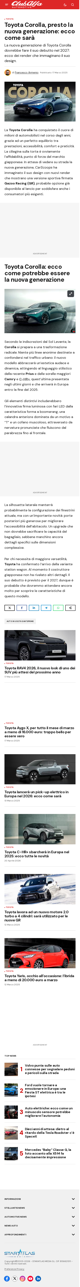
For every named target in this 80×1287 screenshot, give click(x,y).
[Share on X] (9, 608)
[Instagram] (22, 1279)
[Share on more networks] (70, 608)
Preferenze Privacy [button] (14, 1269)
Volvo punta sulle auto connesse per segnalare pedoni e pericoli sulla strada (50, 1069)
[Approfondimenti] (73, 1234)
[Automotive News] (73, 1217)
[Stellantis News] (73, 1208)
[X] (15, 1279)
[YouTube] (30, 1279)
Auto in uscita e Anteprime (20, 621)
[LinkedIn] (38, 1279)
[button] (6, 4)
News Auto (11, 1225)
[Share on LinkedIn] (34, 608)
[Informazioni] (73, 1199)
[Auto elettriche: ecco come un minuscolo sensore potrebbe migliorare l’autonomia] (11, 1112)
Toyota (9, 19)
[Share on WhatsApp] (58, 608)
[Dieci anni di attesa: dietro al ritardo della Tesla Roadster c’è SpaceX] (11, 1133)
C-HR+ (24, 379)
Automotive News (15, 1217)
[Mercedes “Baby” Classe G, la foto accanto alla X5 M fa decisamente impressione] (11, 1153)
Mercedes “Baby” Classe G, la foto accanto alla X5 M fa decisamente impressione (48, 1153)
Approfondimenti (15, 1234)
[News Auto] (73, 1225)
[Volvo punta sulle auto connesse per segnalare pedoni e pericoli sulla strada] (11, 1069)
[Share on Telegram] (46, 608)
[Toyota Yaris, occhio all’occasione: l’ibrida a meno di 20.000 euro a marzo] (40, 953)
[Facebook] (7, 1279)
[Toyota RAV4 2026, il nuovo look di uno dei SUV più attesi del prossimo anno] (40, 645)
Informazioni (12, 1199)
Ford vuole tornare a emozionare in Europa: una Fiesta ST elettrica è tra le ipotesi (45, 1090)
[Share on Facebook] (22, 608)
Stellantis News (14, 1208)
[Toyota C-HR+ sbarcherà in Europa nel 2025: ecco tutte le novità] (40, 829)
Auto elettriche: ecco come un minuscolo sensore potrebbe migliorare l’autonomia (49, 1112)
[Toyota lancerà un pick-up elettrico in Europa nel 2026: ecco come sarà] (40, 769)
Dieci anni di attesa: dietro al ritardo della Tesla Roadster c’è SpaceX (49, 1133)
